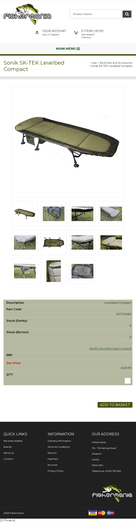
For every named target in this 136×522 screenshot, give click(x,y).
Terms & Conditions (59, 446)
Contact (8, 458)
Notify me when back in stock (110, 348)
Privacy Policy (55, 470)
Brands (8, 446)
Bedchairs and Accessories (116, 62)
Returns (52, 452)
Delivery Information (59, 440)
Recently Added (13, 440)
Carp (94, 62)
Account (52, 464)
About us (9, 452)
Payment (53, 458)
